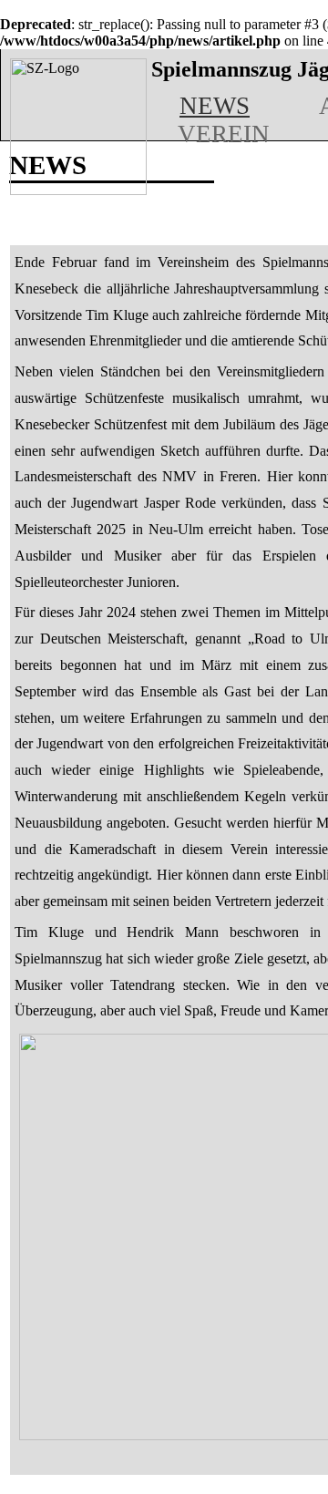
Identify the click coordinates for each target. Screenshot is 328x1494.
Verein (224, 134)
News (214, 105)
